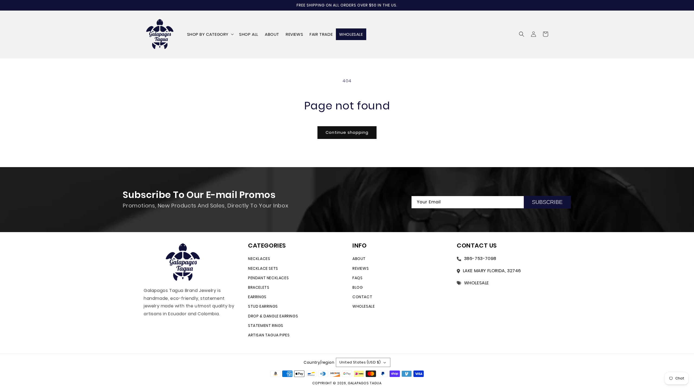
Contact (362, 297)
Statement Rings (265, 325)
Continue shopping (347, 132)
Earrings (257, 297)
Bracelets (258, 287)
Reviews (360, 268)
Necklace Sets (263, 268)
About (359, 258)
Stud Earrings (263, 306)
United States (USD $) (360, 362)
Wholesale (363, 306)
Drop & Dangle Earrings (273, 316)
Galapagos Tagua (365, 383)
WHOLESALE (476, 283)
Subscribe (547, 202)
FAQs (357, 278)
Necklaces (259, 258)
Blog (357, 287)
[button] (210, 34)
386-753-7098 (480, 258)
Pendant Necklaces (268, 278)
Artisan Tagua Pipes (269, 335)
